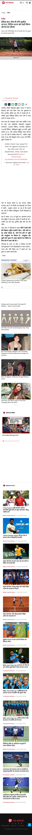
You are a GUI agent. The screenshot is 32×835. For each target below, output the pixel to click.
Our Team (21, 825)
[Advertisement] (16, 78)
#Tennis (20, 154)
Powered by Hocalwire (21, 829)
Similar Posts (10, 485)
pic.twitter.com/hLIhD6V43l (16, 159)
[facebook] (6, 104)
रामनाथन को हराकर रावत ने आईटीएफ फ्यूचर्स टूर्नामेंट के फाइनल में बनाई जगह (16, 770)
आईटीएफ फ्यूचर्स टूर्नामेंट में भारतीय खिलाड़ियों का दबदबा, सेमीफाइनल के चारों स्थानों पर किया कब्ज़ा (15, 797)
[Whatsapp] (12, 104)
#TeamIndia (16, 157)
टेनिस (3, 19)
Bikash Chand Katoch (9, 515)
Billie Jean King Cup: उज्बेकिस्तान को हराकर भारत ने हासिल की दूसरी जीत (15, 692)
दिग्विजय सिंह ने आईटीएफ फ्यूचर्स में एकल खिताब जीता (14, 745)
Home (3, 13)
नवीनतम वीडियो (10, 413)
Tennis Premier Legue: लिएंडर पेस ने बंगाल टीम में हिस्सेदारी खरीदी (15, 536)
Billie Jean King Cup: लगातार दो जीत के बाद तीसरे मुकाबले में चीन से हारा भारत (16, 666)
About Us (13, 825)
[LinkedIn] (16, 104)
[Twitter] (9, 104)
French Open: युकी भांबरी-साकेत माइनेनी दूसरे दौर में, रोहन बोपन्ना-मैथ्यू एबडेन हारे (16, 510)
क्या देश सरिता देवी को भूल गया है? (10, 435)
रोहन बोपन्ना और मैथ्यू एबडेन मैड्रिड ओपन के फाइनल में (14, 615)
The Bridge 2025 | (9, 829)
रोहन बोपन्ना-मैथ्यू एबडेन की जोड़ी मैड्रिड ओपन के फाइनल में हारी (16, 588)
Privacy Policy (5, 825)
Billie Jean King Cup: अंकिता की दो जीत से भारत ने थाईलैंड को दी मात (16, 719)
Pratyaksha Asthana (8, 670)
